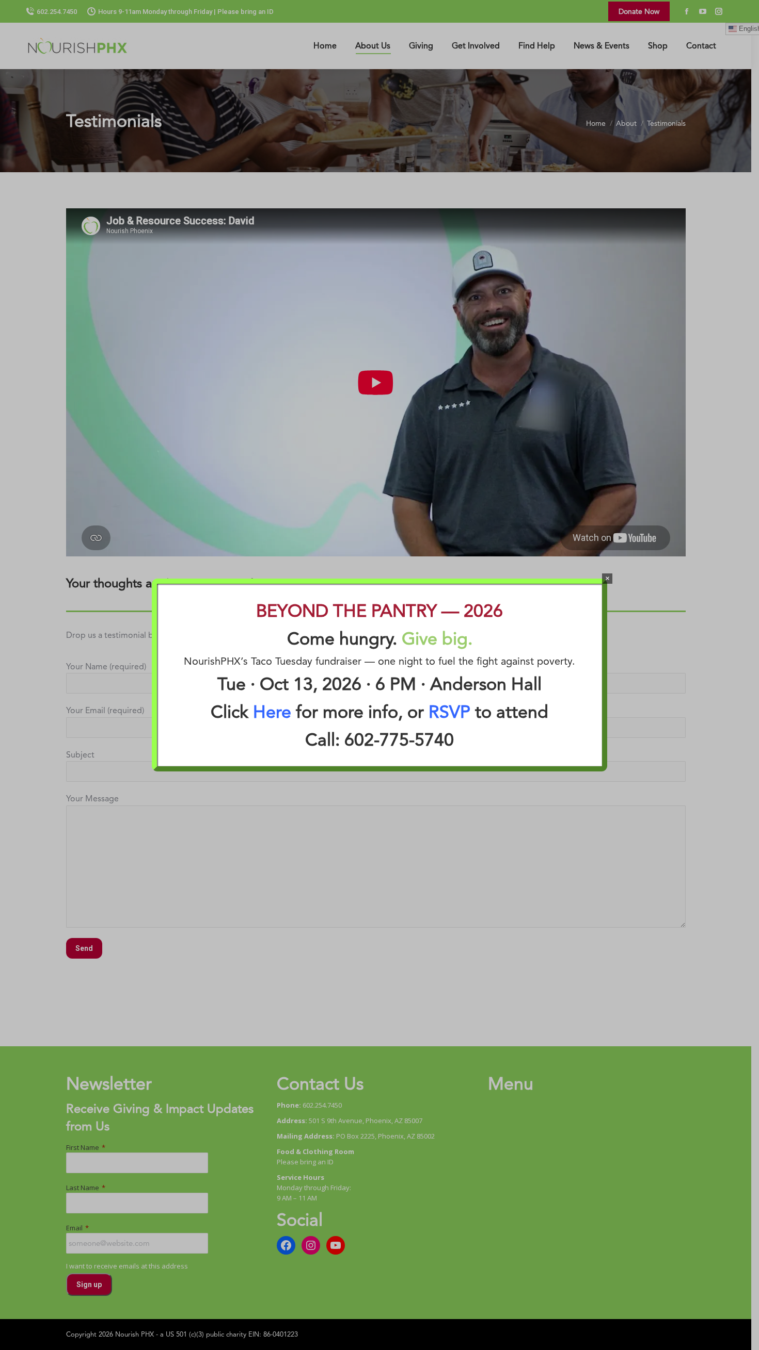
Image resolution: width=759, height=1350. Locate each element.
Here (272, 711)
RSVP (449, 711)
